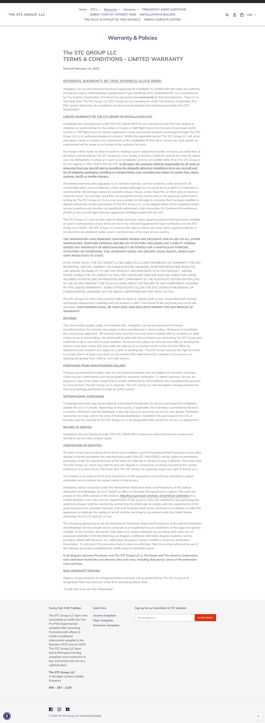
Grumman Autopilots (106, 625)
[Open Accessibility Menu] (7, 716)
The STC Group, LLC (26, 14)
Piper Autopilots (103, 620)
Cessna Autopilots (104, 615)
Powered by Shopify (90, 715)
